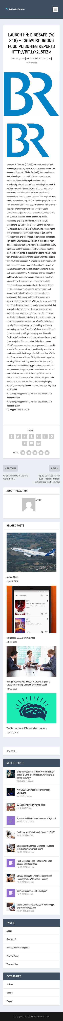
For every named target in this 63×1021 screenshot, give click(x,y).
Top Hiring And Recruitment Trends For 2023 (36, 832)
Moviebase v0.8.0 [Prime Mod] (21, 637)
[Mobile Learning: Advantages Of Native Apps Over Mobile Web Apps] (11, 907)
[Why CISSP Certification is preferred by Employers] (11, 792)
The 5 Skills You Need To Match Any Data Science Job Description (34, 862)
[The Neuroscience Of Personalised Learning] (32, 708)
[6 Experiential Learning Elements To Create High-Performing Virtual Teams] (11, 848)
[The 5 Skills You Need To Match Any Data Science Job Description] (11, 863)
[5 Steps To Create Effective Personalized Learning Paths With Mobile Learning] (11, 878)
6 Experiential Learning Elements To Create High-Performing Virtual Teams (35, 847)
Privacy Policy (13, 955)
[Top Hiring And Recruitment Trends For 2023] (11, 834)
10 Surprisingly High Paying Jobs (31, 804)
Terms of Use (12, 964)
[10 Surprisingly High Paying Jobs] (11, 807)
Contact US (11, 939)
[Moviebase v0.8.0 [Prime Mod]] (32, 609)
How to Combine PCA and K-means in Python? (36, 818)
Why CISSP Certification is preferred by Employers (33, 791)
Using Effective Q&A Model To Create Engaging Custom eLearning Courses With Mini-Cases (28, 683)
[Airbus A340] (32, 552)
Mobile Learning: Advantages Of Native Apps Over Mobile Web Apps (35, 906)
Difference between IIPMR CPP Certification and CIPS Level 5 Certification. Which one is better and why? (35, 774)
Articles (42, 58)
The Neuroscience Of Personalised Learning (27, 728)
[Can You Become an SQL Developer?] (11, 893)
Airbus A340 (12, 577)
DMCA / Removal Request (18, 947)
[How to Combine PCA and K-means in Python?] (11, 820)
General (30, 781)
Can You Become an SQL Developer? (32, 890)
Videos (29, 808)
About (9, 930)
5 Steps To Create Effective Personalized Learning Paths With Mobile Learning (34, 877)
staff (22, 58)
